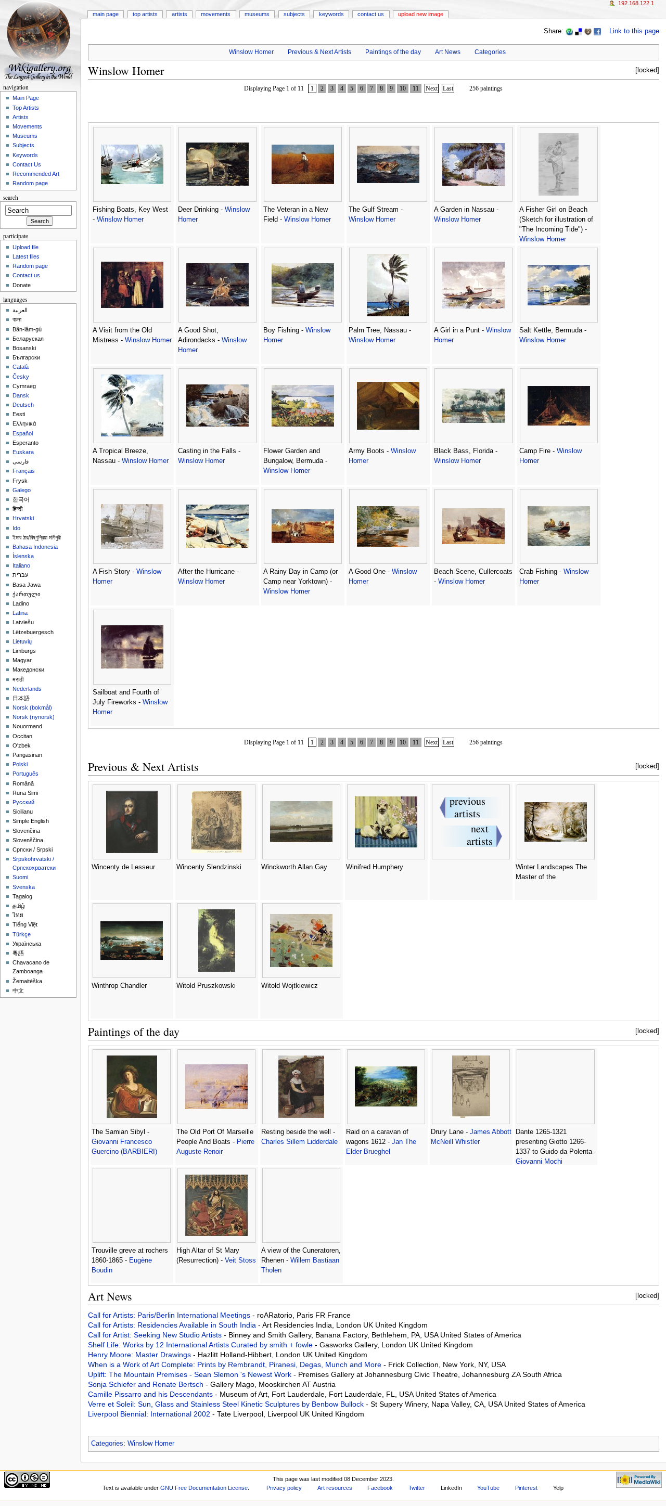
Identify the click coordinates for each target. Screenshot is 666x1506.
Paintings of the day (393, 52)
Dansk (20, 395)
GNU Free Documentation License (204, 1488)
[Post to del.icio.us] (578, 31)
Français (23, 471)
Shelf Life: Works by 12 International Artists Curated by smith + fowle (201, 1345)
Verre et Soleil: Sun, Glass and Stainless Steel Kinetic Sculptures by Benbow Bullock (227, 1404)
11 (415, 88)
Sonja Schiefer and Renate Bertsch (147, 1384)
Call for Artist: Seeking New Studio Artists (156, 1335)
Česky (20, 377)
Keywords (331, 14)
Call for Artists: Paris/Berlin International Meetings (170, 1315)
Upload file (25, 247)
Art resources (334, 1488)
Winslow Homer (251, 52)
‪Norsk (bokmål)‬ (32, 707)
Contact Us (370, 14)
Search (10, 197)
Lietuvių (22, 641)
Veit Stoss (240, 1260)
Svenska (23, 887)
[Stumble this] (569, 31)
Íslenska (23, 556)
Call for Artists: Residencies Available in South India (173, 1325)
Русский (23, 802)
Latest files (26, 256)
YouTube (488, 1488)
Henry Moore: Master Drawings (140, 1354)
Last (448, 88)
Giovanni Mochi (539, 1161)
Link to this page (634, 31)
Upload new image (420, 14)
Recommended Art (35, 174)
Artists (179, 14)
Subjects (294, 14)
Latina (20, 613)
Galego (21, 490)
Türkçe (21, 934)
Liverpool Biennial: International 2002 (150, 1414)
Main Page (106, 14)
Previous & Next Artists (319, 52)
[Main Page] (40, 40)
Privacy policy (284, 1488)
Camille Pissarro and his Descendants (151, 1394)
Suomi (20, 877)
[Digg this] (588, 31)
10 (402, 88)
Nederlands (27, 689)
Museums (257, 14)
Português (25, 773)
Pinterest (526, 1488)
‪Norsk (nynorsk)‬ (33, 717)
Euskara (23, 452)
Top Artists (145, 14)
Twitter (416, 1488)
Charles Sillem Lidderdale (299, 1141)
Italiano (21, 565)
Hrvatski (23, 518)
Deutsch (23, 405)
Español (22, 433)
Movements (215, 14)
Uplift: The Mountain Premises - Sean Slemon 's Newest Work (190, 1374)
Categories (490, 52)
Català (20, 367)
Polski (20, 764)
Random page (30, 183)
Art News (447, 52)
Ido (16, 528)
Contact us (26, 275)
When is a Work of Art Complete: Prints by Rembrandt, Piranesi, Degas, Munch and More (235, 1364)
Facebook (380, 1488)
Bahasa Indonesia (35, 547)
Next (432, 88)
